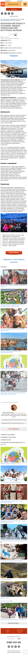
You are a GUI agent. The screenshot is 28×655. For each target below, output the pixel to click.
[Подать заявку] (14, 253)
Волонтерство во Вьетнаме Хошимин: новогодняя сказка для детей (14, 286)
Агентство (7, 629)
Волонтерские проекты (7, 38)
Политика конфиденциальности (13, 650)
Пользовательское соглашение (13, 652)
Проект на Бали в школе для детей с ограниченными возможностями (12, 330)
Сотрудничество (20, 629)
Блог (2, 19)
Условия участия (6, 440)
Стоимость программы (8, 435)
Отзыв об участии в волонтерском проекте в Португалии (14, 540)
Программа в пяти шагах (8, 437)
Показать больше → (14, 623)
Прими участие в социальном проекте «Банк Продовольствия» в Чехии (11, 352)
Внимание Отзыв (6, 579)
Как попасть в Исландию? (7, 601)
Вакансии (7, 631)
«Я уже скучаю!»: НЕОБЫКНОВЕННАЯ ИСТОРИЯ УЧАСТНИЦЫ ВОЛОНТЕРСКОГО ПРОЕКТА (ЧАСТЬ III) (13, 393)
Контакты (19, 632)
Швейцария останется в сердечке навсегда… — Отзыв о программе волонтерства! (13, 521)
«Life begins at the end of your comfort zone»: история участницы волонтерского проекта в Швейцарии (15, 419)
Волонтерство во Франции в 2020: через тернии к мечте (13, 619)
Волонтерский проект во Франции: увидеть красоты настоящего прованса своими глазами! (13, 305)
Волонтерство (6, 19)
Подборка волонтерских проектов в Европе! (11, 482)
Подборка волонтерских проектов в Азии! (10, 368)
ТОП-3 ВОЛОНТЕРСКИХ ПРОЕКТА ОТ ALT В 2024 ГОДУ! (11, 560)
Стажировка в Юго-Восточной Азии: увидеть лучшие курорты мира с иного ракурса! (14, 423)
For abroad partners (20, 631)
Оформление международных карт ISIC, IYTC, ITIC (13, 444)
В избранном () (8, 0)
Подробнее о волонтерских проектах (13, 261)
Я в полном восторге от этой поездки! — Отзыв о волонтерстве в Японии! (12, 501)
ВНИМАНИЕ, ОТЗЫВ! (5, 598)
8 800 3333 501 (20, 0)
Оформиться (14, 9)
